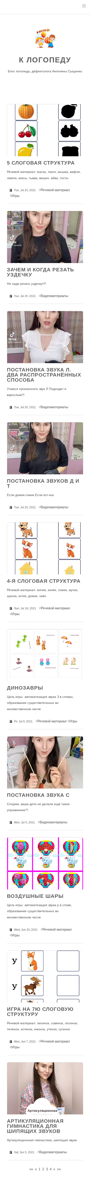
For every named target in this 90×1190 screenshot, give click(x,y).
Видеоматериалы (54, 296)
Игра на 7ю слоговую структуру (40, 1011)
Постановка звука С (38, 795)
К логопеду (45, 60)
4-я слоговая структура (44, 581)
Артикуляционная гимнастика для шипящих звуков (35, 1126)
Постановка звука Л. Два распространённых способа (44, 375)
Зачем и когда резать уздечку (40, 272)
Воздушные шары (35, 896)
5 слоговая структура (41, 163)
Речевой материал (55, 190)
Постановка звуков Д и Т (43, 483)
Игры (16, 195)
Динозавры (25, 688)
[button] (84, 6)
